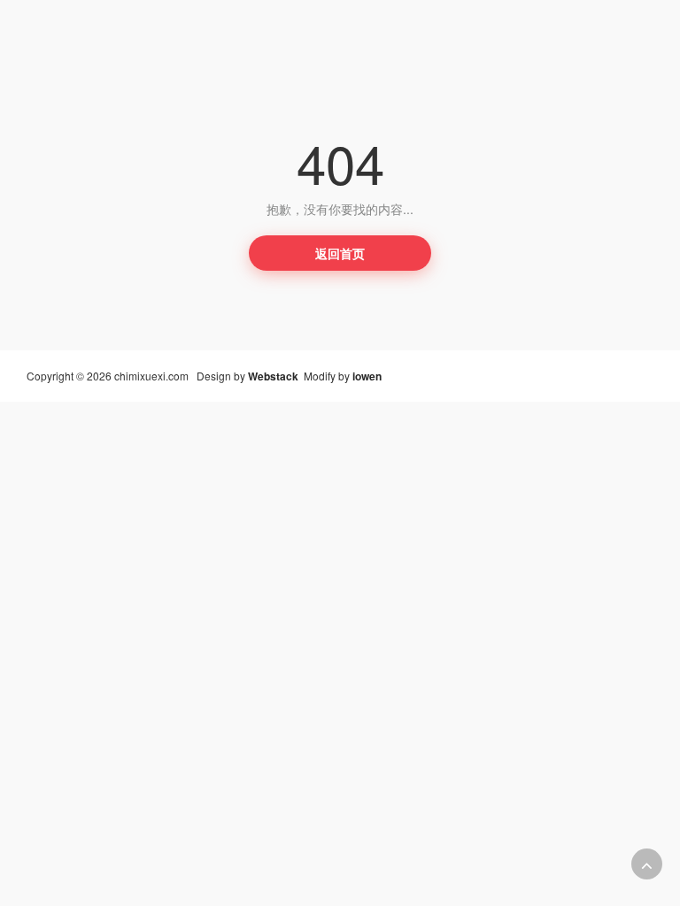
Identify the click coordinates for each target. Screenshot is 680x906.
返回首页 (340, 253)
